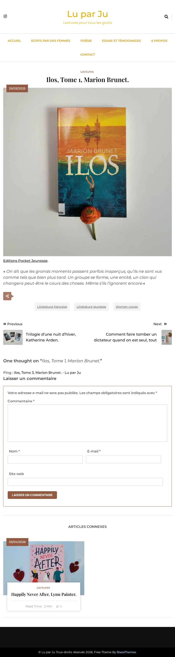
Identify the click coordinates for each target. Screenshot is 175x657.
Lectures (87, 72)
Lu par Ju (87, 14)
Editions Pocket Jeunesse (25, 261)
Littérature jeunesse (91, 307)
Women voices (127, 307)
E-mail (94, 451)
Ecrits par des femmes (50, 41)
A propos (159, 41)
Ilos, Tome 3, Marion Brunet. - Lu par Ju (47, 373)
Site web (16, 474)
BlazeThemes (126, 652)
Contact (87, 54)
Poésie (86, 41)
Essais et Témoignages (121, 41)
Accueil (14, 41)
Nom (14, 451)
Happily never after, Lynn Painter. (43, 594)
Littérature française (52, 307)
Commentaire (21, 401)
